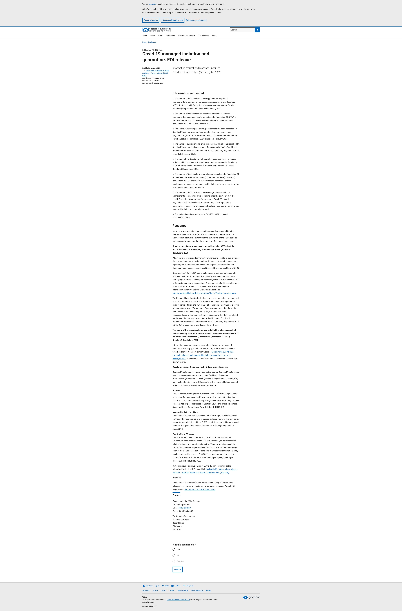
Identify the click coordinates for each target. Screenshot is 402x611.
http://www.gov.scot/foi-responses (200, 489)
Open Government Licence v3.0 (178, 600)
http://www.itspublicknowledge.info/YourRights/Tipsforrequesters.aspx (204, 293)
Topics (152, 36)
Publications (170, 36)
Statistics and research (186, 36)
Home (144, 42)
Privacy (208, 590)
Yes (178, 549)
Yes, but (180, 561)
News (160, 36)
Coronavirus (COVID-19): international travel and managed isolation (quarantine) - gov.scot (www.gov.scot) (203, 355)
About (144, 36)
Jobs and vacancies (197, 590)
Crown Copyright (182, 590)
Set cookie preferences (196, 20)
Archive (155, 590)
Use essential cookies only (173, 20)
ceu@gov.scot (185, 508)
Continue (177, 569)
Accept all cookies (151, 20)
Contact (163, 590)
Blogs (214, 36)
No (178, 555)
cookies (152, 4)
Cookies (171, 590)
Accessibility (146, 590)
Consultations (204, 36)
